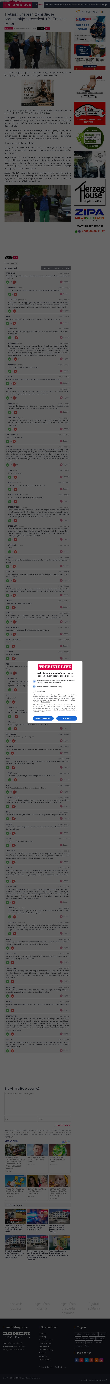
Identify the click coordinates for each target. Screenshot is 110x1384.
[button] (55, 691)
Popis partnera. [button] (45, 702)
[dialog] (55, 692)
